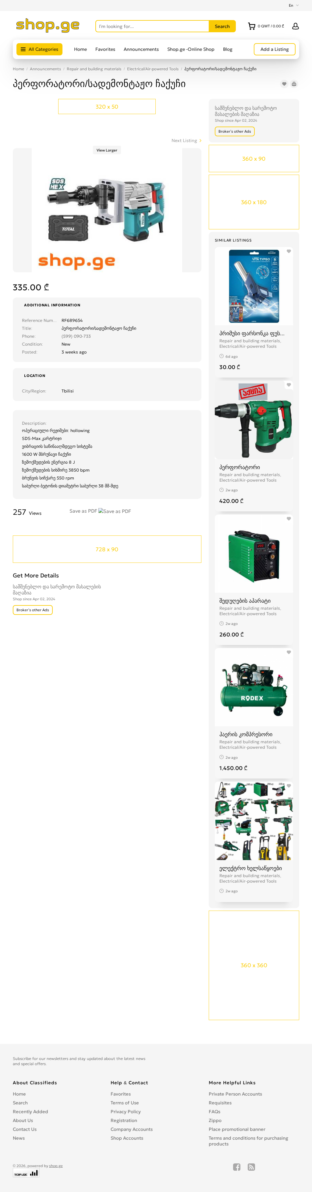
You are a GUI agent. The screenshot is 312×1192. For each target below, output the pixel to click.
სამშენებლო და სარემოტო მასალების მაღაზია (246, 111)
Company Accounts (132, 1129)
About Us (23, 1120)
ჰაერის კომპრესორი (245, 734)
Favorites (105, 49)
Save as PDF (83, 511)
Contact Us (25, 1129)
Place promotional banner (237, 1129)
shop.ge (56, 1165)
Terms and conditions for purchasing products (248, 1141)
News (19, 1138)
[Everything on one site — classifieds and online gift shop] (48, 31)
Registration (124, 1120)
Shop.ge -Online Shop (190, 49)
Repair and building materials (94, 68)
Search (20, 1103)
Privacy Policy (126, 1111)
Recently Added (30, 1111)
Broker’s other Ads (234, 131)
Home (80, 49)
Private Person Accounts (235, 1094)
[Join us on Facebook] (236, 1170)
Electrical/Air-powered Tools (153, 68)
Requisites (220, 1103)
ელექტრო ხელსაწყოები (250, 868)
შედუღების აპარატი (245, 600)
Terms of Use (125, 1103)
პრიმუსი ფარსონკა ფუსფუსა (254, 333)
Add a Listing (275, 49)
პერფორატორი (239, 467)
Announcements (141, 49)
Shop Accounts (127, 1138)
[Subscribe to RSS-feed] (251, 1170)
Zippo (215, 1120)
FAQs (214, 1111)
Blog (227, 49)
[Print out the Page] (294, 84)
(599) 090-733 (76, 336)
